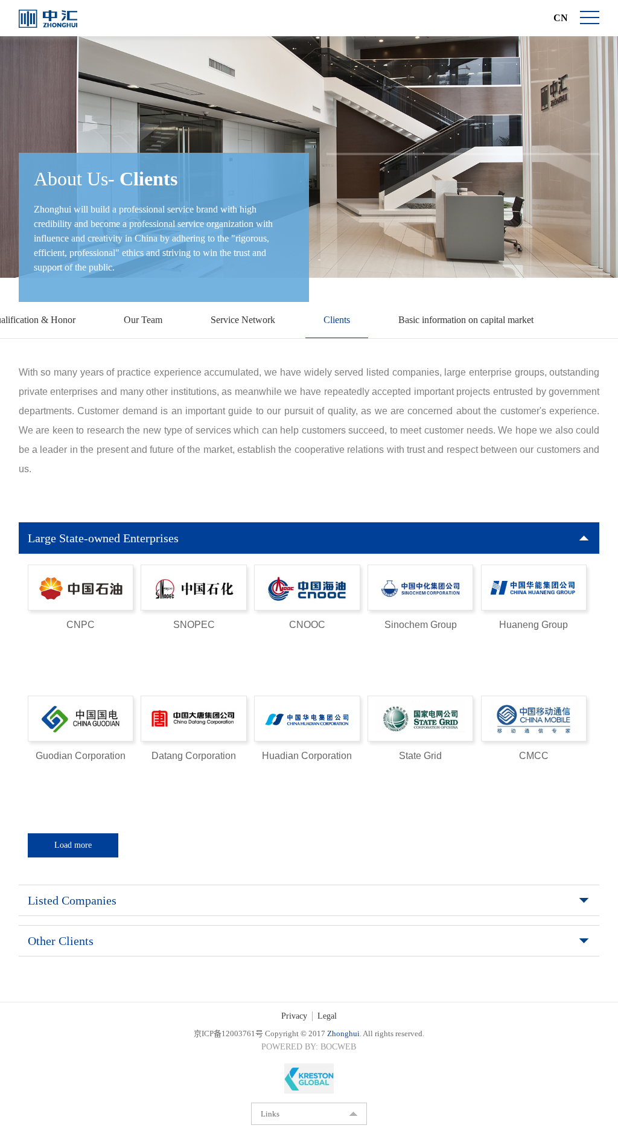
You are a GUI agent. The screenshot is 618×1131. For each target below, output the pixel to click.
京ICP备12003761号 (228, 1033)
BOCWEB (338, 1046)
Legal (327, 1015)
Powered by (288, 1046)
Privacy (294, 1015)
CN (560, 18)
